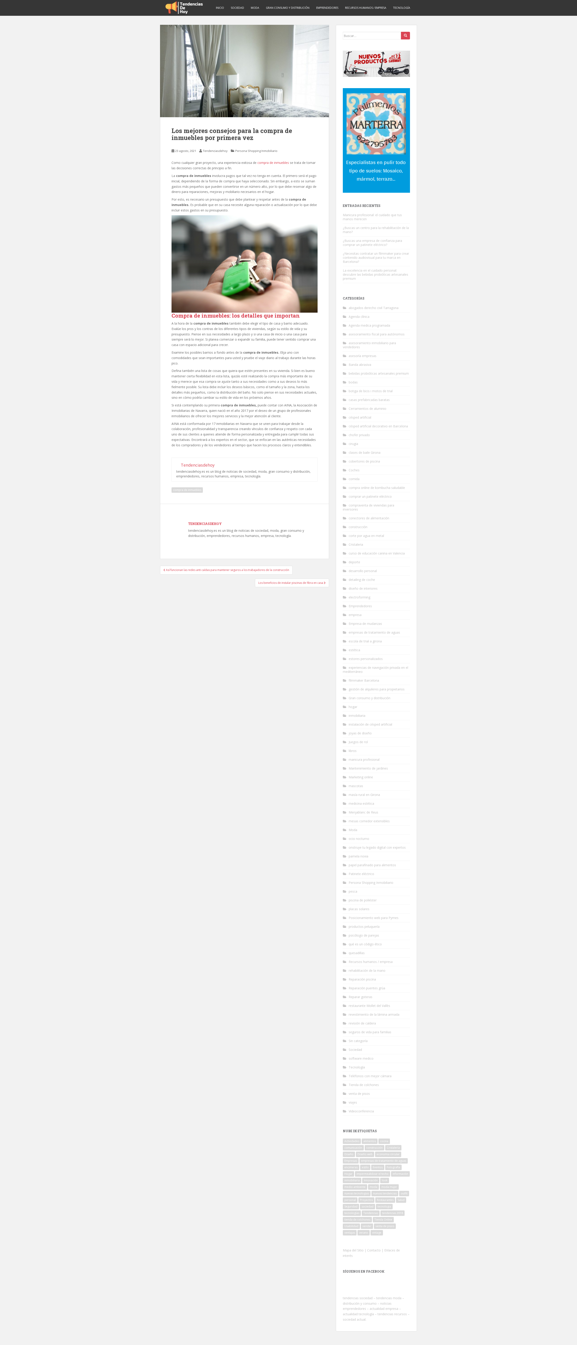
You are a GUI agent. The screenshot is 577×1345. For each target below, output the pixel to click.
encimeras (351, 1167)
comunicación (353, 1148)
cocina (384, 1141)
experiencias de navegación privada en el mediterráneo (375, 669)
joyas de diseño (360, 733)
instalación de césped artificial (370, 724)
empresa (355, 615)
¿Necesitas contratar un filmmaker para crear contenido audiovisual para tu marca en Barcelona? (376, 257)
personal (350, 1200)
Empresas (350, 1161)
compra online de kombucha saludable (377, 488)
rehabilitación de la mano (367, 970)
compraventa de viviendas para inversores (368, 507)
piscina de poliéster (363, 900)
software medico (361, 1058)
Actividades (351, 1141)
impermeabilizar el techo (373, 1174)
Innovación (371, 1180)
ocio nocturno (359, 838)
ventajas (349, 1233)
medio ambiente (355, 1187)
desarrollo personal (363, 571)
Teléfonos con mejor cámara (370, 1076)
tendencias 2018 (392, 1213)
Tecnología (401, 8)
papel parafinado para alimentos (372, 865)
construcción (358, 527)
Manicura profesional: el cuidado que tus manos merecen (372, 217)
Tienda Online (383, 1219)
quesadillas (357, 953)
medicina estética (361, 803)
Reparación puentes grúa (367, 988)
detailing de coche (362, 579)
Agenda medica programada (369, 325)
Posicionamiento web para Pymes (373, 918)
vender (366, 1226)
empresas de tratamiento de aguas (374, 632)
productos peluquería (364, 926)
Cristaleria (356, 544)
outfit (404, 1193)
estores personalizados (366, 659)
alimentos (369, 1141)
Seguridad (350, 1206)
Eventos (378, 1167)
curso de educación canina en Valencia (377, 553)
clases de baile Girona (364, 452)
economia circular (388, 1154)
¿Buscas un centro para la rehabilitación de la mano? (376, 230)
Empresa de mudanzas (365, 623)
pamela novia (358, 856)
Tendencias (370, 1213)
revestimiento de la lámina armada (374, 1014)
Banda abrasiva (360, 364)
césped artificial (360, 417)
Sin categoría (358, 1041)
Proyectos (366, 1200)
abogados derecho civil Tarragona (373, 308)
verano (363, 1233)
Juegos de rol (358, 742)
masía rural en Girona (364, 795)
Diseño (348, 1154)
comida (354, 479)
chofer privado (359, 435)
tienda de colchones (357, 1219)
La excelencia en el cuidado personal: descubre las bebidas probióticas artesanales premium (375, 274)
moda (373, 1187)
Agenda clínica (359, 316)
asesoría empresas (362, 356)
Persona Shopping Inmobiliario (256, 151)
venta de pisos (359, 1093)
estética (354, 650)
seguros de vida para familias (370, 1032)
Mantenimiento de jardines (368, 768)
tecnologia (384, 1206)
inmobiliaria (357, 715)
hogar (353, 707)
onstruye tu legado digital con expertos (377, 847)
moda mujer (389, 1187)
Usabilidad (351, 1226)
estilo (365, 1167)
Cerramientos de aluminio (367, 408)
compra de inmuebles (273, 162)
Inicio (220, 8)
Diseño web (365, 1154)
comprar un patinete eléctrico (370, 496)
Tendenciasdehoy (215, 151)
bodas (353, 382)
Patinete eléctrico (361, 874)
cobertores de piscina (364, 461)
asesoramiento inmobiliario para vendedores (369, 345)
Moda (255, 8)
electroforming (359, 597)
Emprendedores (327, 8)
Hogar (348, 1174)
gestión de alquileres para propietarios (377, 689)
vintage (376, 1233)
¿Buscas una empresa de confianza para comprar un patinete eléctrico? (372, 242)
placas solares (359, 909)
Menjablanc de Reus (363, 812)
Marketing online (361, 777)
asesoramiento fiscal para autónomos (377, 334)
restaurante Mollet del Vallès (369, 1006)
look (384, 1180)
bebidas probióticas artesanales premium (379, 373)
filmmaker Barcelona (364, 680)
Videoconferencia (361, 1111)
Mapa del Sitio (353, 1250)
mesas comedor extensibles (369, 821)
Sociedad (237, 8)
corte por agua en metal (366, 536)
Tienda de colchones (364, 1085)
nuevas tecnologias (356, 1193)
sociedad (367, 1206)
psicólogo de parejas (364, 935)
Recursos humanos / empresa (365, 8)
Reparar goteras (360, 997)
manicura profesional (364, 759)
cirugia (353, 444)
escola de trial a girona (365, 641)
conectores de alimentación (369, 518)
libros (353, 751)
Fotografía (393, 1167)
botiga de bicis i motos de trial (371, 391)
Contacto (374, 1250)
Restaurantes (385, 1200)
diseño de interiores (363, 588)
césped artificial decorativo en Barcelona (378, 426)
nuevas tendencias (385, 1193)
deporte (354, 562)
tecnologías (351, 1213)
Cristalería (393, 1148)
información (400, 1174)
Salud (401, 1200)
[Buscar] (405, 35)
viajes (353, 1102)
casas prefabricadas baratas (369, 400)
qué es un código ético (365, 944)
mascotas (356, 786)
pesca (353, 891)
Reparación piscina (362, 979)
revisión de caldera (362, 1023)
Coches (354, 470)
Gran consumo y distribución (287, 8)
